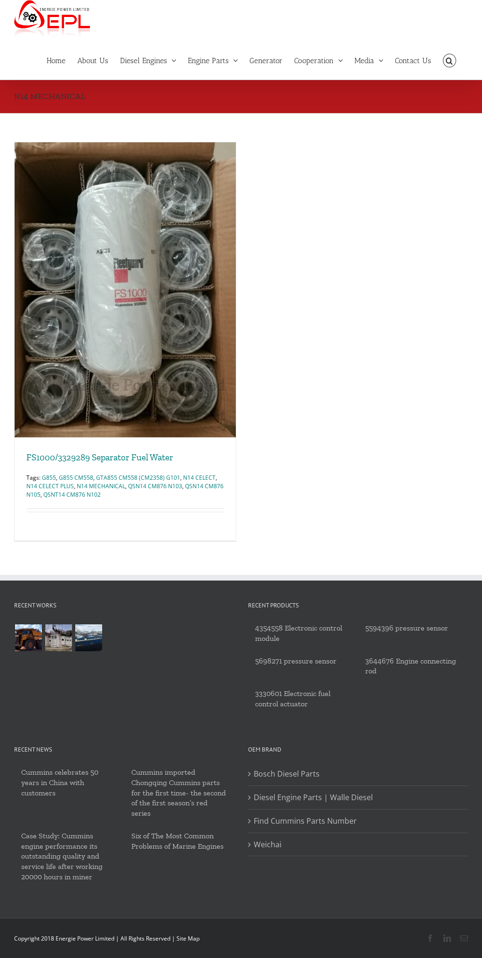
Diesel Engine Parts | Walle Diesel (313, 797)
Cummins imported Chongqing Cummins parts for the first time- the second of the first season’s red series (178, 793)
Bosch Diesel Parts (287, 774)
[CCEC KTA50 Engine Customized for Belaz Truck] (28, 638)
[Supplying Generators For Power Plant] (58, 638)
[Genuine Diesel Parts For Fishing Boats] (88, 638)
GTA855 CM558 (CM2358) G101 (138, 478)
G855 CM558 (76, 478)
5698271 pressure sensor (296, 660)
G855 (49, 478)
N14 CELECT (199, 478)
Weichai (267, 844)
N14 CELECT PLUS (50, 486)
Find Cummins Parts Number (305, 821)
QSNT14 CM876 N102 (72, 495)
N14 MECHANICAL (101, 486)
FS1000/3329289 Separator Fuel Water (99, 457)
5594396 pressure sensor (406, 627)
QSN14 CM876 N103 (155, 486)
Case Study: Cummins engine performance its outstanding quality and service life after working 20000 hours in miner (62, 856)
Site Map (188, 938)
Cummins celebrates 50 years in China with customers (59, 782)
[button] (449, 60)
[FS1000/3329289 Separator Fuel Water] (125, 289)
